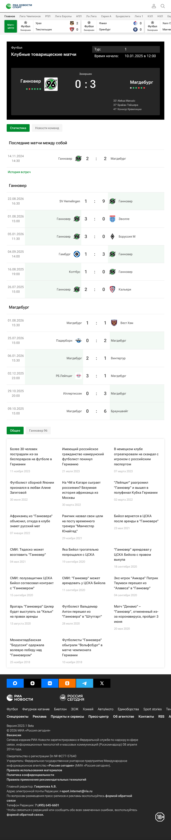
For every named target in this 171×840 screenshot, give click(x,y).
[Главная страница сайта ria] (7, 6)
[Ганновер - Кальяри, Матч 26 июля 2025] (27, 89)
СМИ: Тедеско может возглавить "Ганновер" (28, 552)
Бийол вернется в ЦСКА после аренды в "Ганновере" (136, 518)
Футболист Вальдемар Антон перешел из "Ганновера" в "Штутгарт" (82, 611)
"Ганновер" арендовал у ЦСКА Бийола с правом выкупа (132, 554)
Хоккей (88, 709)
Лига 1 (139, 16)
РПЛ (48, 16)
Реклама (39, 717)
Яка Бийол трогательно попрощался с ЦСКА (80, 552)
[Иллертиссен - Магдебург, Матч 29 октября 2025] (141, 88)
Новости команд (47, 128)
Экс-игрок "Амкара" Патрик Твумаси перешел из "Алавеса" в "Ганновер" (136, 583)
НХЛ (160, 16)
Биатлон (60, 709)
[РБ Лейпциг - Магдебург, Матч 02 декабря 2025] (139, 88)
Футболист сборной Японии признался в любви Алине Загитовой (32, 488)
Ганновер (30, 81)
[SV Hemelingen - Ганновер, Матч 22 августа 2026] (40, 89)
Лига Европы (63, 16)
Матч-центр (10, 26)
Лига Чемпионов (30, 16)
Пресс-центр (98, 717)
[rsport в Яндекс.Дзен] (32, 683)
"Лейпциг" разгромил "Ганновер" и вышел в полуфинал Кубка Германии (136, 488)
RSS (161, 717)
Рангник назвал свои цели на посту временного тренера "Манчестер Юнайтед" (82, 523)
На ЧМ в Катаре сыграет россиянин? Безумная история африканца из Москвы (81, 490)
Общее (15, 430)
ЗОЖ (74, 709)
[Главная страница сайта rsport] (29, 6)
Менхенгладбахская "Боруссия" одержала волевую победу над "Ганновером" (27, 647)
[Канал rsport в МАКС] (15, 683)
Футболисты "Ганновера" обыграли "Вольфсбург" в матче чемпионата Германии (82, 647)
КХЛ (150, 16)
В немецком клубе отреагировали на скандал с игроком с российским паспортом (136, 456)
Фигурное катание (36, 709)
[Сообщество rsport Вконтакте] (49, 683)
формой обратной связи (25, 814)
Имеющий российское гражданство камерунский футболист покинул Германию (83, 456)
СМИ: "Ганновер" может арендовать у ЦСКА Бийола (83, 580)
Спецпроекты (17, 717)
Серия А (106, 16)
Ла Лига (91, 16)
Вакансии (14, 735)
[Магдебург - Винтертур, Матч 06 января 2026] (136, 88)
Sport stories (152, 709)
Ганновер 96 (38, 430)
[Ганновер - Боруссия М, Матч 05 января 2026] (35, 89)
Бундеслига (123, 16)
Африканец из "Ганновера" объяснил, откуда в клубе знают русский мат (31, 521)
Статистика (18, 128)
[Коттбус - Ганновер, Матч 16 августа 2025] (29, 89)
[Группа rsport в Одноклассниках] (67, 683)
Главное (9, 16)
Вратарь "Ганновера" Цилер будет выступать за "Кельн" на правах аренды (32, 611)
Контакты (146, 717)
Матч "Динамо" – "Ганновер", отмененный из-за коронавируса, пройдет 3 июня (136, 614)
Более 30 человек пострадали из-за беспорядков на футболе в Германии (31, 456)
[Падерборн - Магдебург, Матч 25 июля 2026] (133, 88)
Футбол (16, 47)
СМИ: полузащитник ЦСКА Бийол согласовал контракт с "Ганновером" (32, 583)
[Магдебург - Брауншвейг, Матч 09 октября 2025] (144, 88)
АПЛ (79, 16)
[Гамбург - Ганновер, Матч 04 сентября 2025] (32, 89)
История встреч (19, 172)
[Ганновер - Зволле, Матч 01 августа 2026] (37, 89)
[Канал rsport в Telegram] (84, 683)
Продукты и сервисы (67, 717)
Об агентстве (123, 717)
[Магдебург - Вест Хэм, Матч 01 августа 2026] (131, 88)
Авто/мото (105, 709)
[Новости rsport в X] (102, 683)
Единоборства (128, 709)
